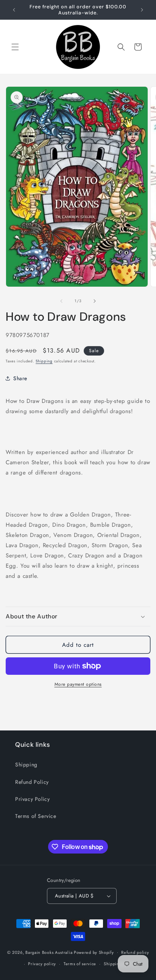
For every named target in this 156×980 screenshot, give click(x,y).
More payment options (78, 684)
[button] (15, 47)
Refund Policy (32, 782)
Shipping (44, 361)
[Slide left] (61, 301)
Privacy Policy (32, 799)
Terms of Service (35, 816)
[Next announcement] (142, 10)
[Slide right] (94, 301)
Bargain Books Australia (48, 952)
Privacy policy (42, 964)
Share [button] (20, 378)
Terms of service (80, 964)
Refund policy (135, 952)
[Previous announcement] (14, 10)
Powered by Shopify (94, 952)
